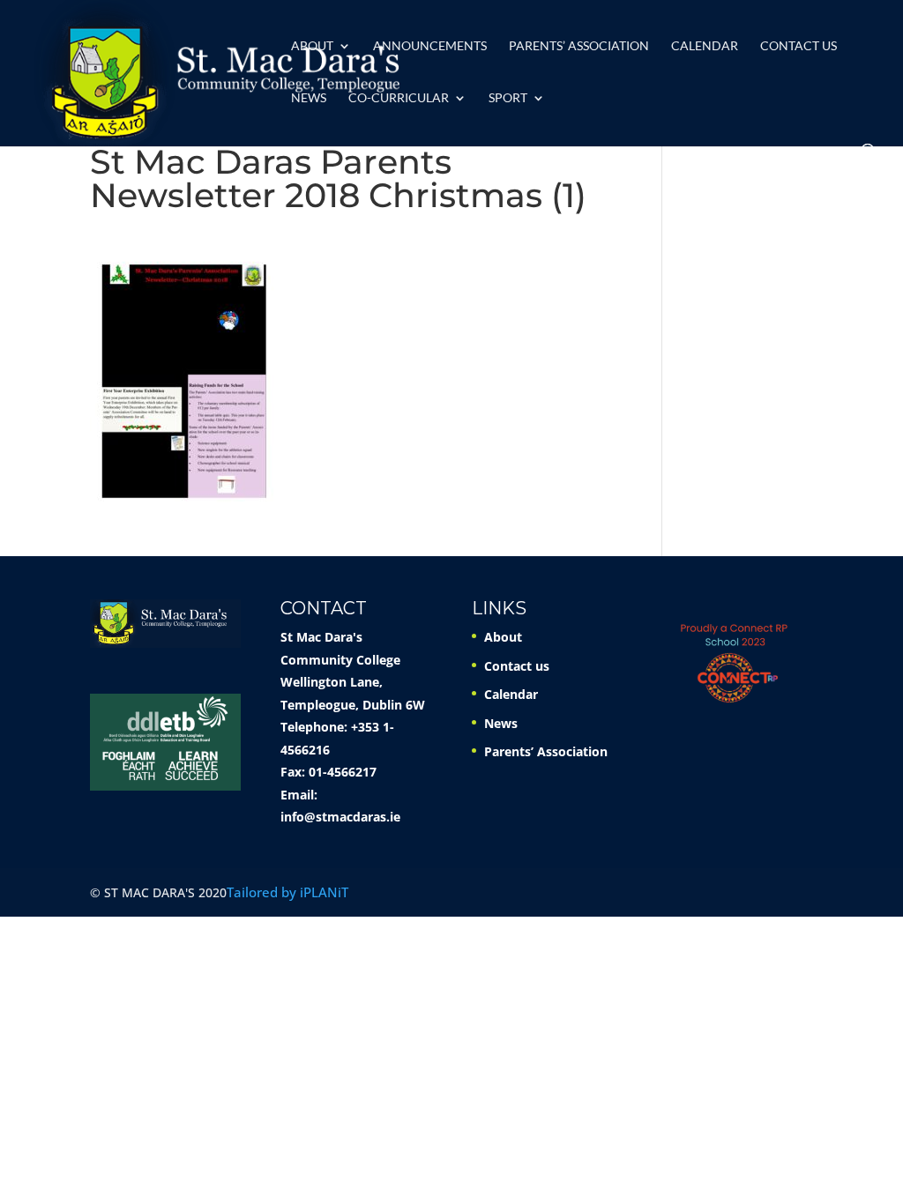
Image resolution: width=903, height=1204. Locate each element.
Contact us (798, 46)
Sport (508, 98)
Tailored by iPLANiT (287, 892)
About (312, 46)
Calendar (704, 46)
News (308, 98)
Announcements (430, 46)
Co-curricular (398, 98)
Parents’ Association (579, 46)
